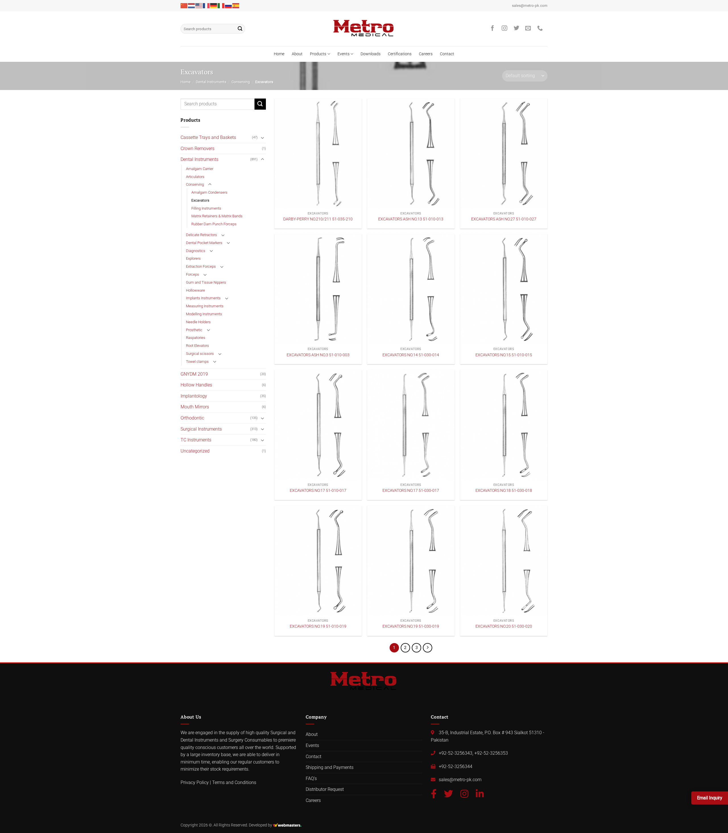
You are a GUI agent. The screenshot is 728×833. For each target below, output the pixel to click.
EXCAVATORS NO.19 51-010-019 (318, 626)
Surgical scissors (200, 353)
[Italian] (221, 5)
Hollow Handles (196, 385)
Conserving (240, 82)
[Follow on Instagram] (506, 28)
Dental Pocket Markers (204, 243)
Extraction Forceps (201, 266)
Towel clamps (197, 361)
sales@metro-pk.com (529, 5)
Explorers (193, 258)
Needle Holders (198, 322)
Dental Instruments (211, 82)
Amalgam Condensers (209, 192)
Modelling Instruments (204, 314)
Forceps (192, 274)
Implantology (194, 396)
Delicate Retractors (201, 235)
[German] (214, 5)
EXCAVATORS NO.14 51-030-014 (410, 355)
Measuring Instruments (205, 306)
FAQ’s (311, 778)
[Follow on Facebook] (494, 28)
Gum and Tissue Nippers (206, 282)
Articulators (195, 177)
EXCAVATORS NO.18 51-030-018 (503, 490)
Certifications (399, 54)
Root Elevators (197, 345)
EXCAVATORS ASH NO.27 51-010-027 (503, 219)
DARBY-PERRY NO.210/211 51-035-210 (318, 219)
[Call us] (541, 28)
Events (343, 54)
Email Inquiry (709, 798)
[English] (199, 5)
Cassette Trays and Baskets (208, 137)
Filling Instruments (206, 208)
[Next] (428, 648)
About (297, 54)
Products (318, 54)
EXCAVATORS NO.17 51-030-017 (410, 490)
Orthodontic (192, 418)
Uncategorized (195, 451)
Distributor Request (325, 789)
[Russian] (228, 5)
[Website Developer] (287, 825)
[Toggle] (262, 137)
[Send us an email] (529, 28)
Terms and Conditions (234, 782)
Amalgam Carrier (199, 169)
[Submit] (240, 29)
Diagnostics (195, 251)
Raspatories (195, 337)
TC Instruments (196, 440)
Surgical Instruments (201, 429)
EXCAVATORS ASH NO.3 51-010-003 (318, 355)
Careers (426, 54)
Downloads (370, 54)
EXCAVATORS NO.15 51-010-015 (503, 355)
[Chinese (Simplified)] (184, 5)
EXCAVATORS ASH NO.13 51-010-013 (410, 219)
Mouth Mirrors (195, 407)
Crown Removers (197, 148)
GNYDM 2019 (194, 374)
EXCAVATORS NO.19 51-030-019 (410, 626)
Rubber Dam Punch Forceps (214, 224)
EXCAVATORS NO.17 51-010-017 (318, 490)
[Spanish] (236, 5)
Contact (447, 54)
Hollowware (195, 290)
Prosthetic (194, 330)
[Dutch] (191, 5)
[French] (206, 5)
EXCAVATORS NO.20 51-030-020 (503, 626)
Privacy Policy (195, 782)
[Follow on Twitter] (518, 28)
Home (279, 54)
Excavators (200, 200)
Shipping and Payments (329, 767)
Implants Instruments (203, 298)
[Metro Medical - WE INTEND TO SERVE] (364, 29)
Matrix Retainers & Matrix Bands (217, 216)
